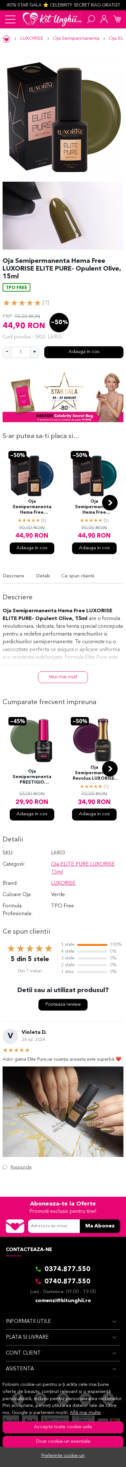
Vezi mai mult (63, 677)
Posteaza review (63, 1004)
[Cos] (117, 19)
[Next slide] (110, 502)
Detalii (43, 576)
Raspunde (21, 1167)
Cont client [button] (23, 1353)
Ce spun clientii (77, 576)
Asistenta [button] (20, 1369)
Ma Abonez (100, 1226)
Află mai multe (85, 1412)
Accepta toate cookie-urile (63, 1427)
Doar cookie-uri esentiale (63, 1441)
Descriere (13, 576)
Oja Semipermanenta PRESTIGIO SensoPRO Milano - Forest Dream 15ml (32, 777)
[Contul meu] (104, 19)
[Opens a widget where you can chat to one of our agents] (102, 1456)
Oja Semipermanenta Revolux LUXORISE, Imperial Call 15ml (94, 774)
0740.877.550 (67, 1282)
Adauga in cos (84, 351)
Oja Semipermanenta (76, 38)
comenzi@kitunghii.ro (63, 1300)
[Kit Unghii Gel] (52, 19)
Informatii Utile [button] (28, 1321)
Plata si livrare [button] (27, 1337)
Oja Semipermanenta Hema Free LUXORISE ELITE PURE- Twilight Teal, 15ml (94, 507)
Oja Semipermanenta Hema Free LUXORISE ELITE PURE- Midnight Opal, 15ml (32, 507)
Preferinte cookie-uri (63, 1455)
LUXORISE (31, 38)
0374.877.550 (67, 1269)
